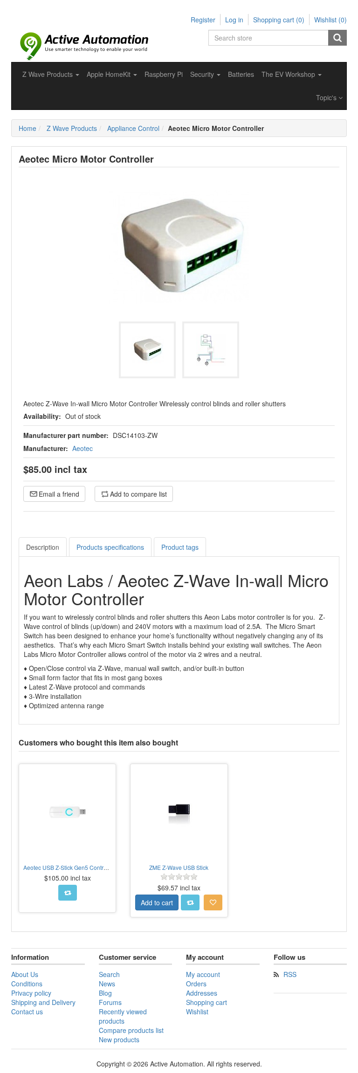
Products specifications (110, 547)
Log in (234, 19)
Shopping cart (206, 1002)
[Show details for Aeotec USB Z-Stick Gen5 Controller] (67, 812)
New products (119, 1039)
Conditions (26, 983)
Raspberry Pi (164, 74)
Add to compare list (138, 494)
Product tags (180, 547)
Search (337, 38)
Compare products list (131, 1030)
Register (203, 19)
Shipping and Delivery (43, 1002)
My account (203, 974)
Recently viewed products (123, 1016)
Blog (105, 993)
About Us (24, 974)
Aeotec (82, 448)
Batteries (241, 74)
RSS (289, 974)
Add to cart (157, 902)
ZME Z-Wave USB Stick (178, 867)
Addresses (201, 993)
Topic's (327, 97)
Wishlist (197, 1011)
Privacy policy (31, 993)
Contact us (27, 1011)
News (107, 983)
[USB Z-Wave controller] (178, 812)
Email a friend (59, 494)
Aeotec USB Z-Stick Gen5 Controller (69, 867)
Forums (110, 1002)
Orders (196, 983)
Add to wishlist (213, 902)
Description (42, 547)
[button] (51, 74)
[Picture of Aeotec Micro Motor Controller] (147, 349)
